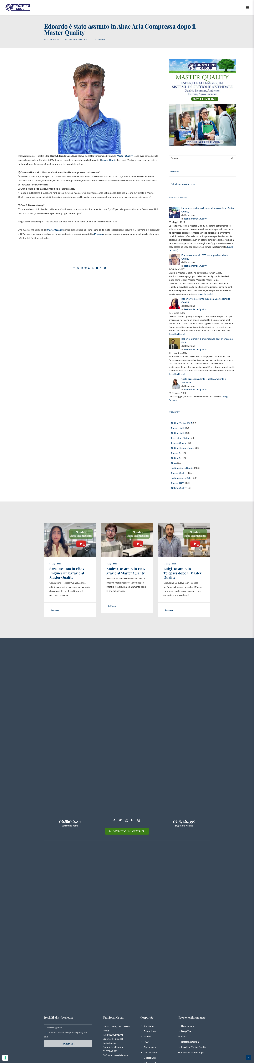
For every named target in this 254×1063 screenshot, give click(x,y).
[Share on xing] (101, 268)
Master (102, 39)
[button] (247, 7)
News (174, 462)
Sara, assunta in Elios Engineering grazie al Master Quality (66, 573)
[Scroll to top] (248, 1057)
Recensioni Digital (180, 437)
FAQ (146, 1041)
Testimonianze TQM (181, 477)
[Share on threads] (81, 268)
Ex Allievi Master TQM (192, 1052)
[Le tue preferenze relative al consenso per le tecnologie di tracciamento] (5, 1058)
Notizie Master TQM (181, 423)
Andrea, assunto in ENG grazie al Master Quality (125, 570)
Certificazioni (150, 1052)
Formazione (150, 1031)
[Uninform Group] (17, 7)
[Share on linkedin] (89, 268)
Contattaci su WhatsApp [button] (129, 831)
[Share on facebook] (74, 268)
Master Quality (125, 155)
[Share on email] (104, 268)
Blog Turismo (187, 1025)
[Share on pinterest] (85, 268)
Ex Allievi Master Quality (193, 1047)
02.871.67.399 (184, 821)
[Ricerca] (202, 158)
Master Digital (178, 428)
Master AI (176, 452)
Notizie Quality (179, 487)
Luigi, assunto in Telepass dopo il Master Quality (182, 573)
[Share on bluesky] (97, 268)
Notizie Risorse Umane (182, 447)
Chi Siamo (149, 1025)
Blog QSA (186, 1031)
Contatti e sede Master (117, 1055)
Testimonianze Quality (79, 39)
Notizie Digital (178, 433)
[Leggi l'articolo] (205, 293)
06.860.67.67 (70, 821)
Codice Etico (150, 1057)
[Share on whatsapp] (93, 268)
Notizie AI (176, 457)
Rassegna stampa (190, 1041)
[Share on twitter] (78, 268)
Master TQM (177, 482)
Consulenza (150, 1047)
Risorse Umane (178, 442)
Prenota (98, 233)
